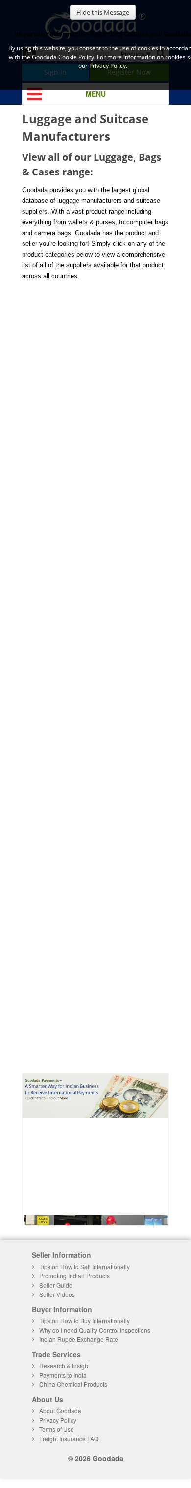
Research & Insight (64, 1365)
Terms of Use (56, 1429)
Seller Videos (57, 1294)
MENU (96, 94)
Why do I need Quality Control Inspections (94, 1330)
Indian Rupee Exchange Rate (78, 1339)
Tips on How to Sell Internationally (84, 1266)
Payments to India (63, 1375)
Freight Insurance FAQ (68, 1438)
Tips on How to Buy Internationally (84, 1320)
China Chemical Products (73, 1384)
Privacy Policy (57, 1420)
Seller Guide (55, 1285)
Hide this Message (102, 12)
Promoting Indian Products (74, 1276)
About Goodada (60, 1410)
